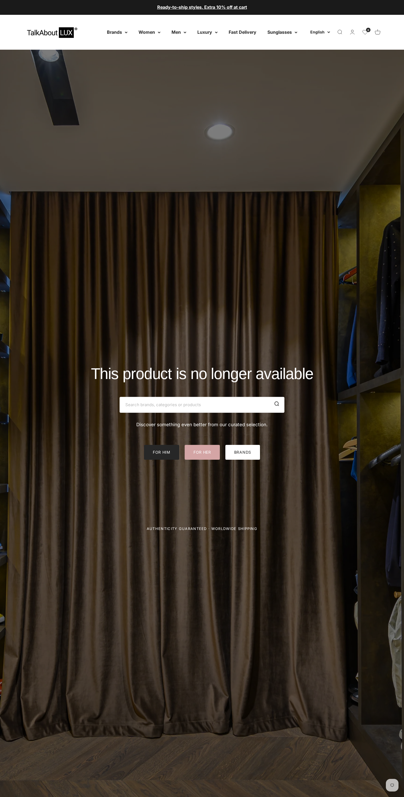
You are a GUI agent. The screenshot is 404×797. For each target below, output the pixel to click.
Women (147, 32)
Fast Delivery (242, 32)
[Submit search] (277, 405)
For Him (161, 452)
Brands (114, 32)
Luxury (204, 32)
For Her (202, 452)
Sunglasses (279, 32)
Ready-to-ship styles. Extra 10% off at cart (202, 7)
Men (176, 32)
